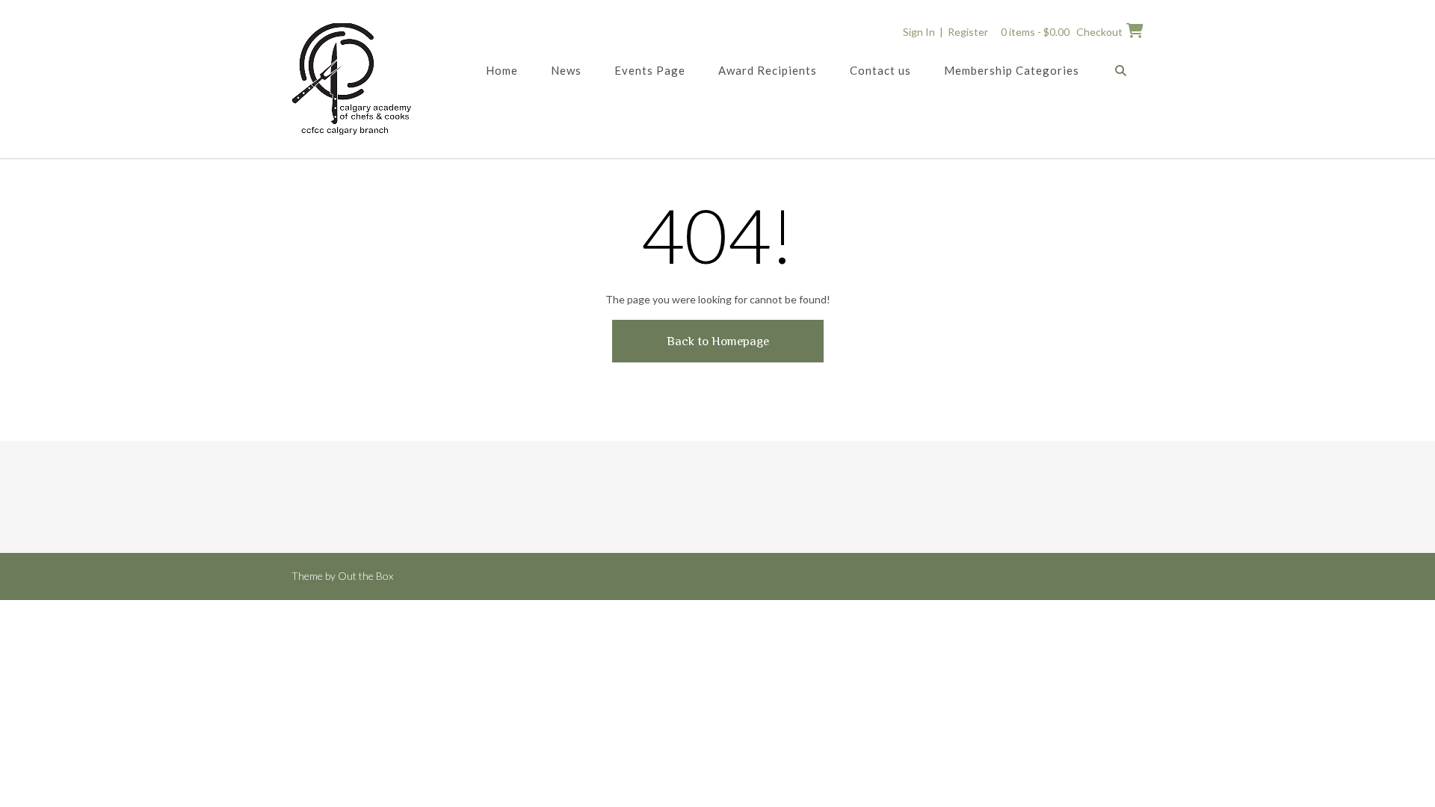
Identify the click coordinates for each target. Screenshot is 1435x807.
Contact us (880, 70)
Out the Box (365, 575)
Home (502, 70)
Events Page (649, 70)
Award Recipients (767, 70)
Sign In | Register (945, 31)
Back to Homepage (718, 341)
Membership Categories (1011, 70)
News (566, 70)
